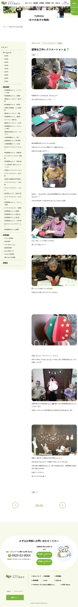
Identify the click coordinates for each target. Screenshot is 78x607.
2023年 (6, 65)
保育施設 (41, 3)
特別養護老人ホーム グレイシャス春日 (12, 127)
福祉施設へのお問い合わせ (44, 554)
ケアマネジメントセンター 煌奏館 (13, 157)
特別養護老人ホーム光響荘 (11, 229)
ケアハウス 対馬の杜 (10, 119)
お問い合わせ (66, 584)
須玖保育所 (7, 241)
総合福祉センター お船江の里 (12, 193)
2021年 (6, 71)
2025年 (6, 59)
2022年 (6, 68)
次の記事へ (63, 505)
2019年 (6, 78)
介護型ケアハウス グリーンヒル (13, 170)
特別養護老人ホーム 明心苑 (11, 217)
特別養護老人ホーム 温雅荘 (11, 211)
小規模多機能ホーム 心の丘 (12, 143)
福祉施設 (35, 3)
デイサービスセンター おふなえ (12, 198)
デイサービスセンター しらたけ (12, 189)
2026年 (6, 56)
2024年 (6, 62)
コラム (67, 6)
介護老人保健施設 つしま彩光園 (12, 109)
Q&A (52, 3)
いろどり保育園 (8, 238)
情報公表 (9, 591)
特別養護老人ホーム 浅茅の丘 (12, 214)
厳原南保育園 (8, 247)
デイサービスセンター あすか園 (12, 175)
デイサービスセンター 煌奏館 (12, 208)
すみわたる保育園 (9, 254)
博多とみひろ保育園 (9, 257)
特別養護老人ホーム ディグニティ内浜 (12, 91)
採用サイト (74, 9)
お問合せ (74, 3)
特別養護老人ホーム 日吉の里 (12, 220)
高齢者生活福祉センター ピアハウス (12, 133)
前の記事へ (15, 505)
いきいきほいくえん (9, 244)
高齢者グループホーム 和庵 (12, 113)
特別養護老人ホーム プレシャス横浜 (12, 203)
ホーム (4, 26)
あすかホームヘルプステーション (12, 225)
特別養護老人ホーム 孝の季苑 (12, 140)
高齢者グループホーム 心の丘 (12, 123)
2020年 (6, 75)
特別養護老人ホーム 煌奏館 (12, 95)
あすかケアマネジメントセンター (12, 148)
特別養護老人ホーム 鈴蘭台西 (12, 152)
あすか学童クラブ (9, 251)
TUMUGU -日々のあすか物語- (40, 584)
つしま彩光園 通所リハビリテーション (12, 166)
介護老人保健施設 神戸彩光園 (12, 179)
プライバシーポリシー (18, 591)
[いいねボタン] (33, 55)
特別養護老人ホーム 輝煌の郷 (12, 161)
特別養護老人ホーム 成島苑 (12, 116)
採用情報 (47, 3)
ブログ (65, 3)
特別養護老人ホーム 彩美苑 (12, 104)
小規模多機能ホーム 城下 (11, 137)
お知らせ (57, 3)
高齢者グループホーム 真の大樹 (12, 100)
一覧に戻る (39, 505)
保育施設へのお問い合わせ (44, 562)
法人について (28, 3)
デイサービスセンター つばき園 (12, 183)
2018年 (6, 81)
